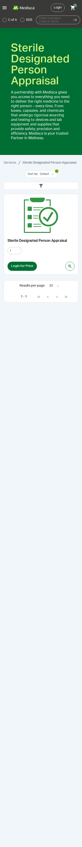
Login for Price (22, 266)
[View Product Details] (69, 266)
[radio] (4, 20)
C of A (12, 19)
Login (58, 7)
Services (10, 162)
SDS (29, 19)
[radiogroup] (17, 20)
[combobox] (53, 20)
